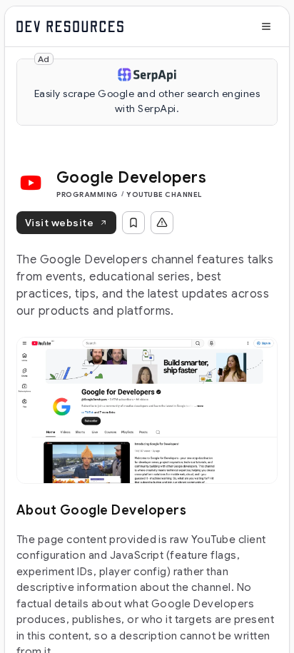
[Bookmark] (133, 222)
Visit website (59, 222)
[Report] (162, 222)
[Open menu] (266, 26)
